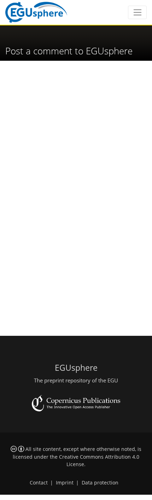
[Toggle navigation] (137, 12)
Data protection (100, 483)
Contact (39, 483)
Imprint (65, 483)
